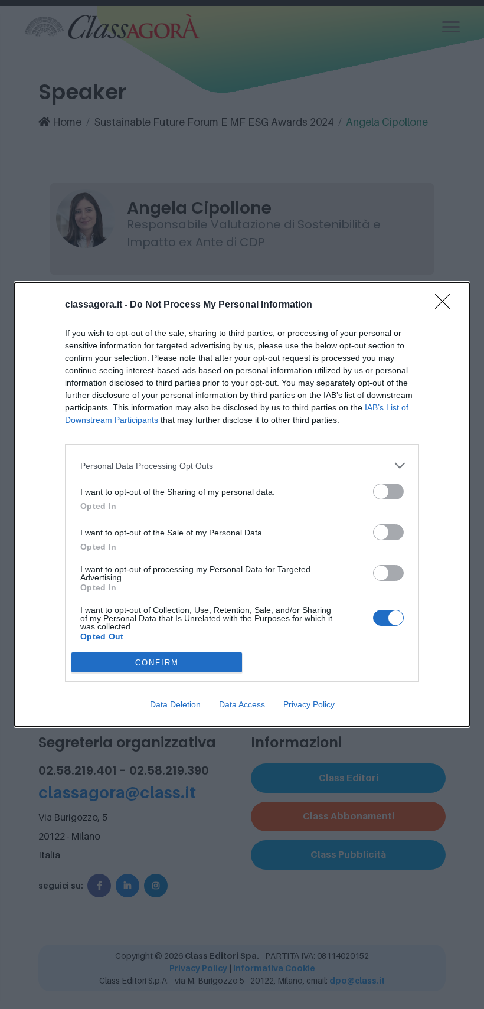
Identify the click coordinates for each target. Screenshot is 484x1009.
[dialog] (242, 504)
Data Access (242, 704)
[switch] (388, 491)
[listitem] (242, 465)
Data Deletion (175, 704)
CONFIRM (157, 662)
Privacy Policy (309, 704)
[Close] (446, 305)
